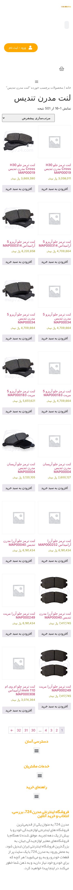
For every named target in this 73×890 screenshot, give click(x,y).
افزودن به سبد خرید (54, 189)
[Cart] (61, 69)
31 (26, 730)
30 (33, 730)
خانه (68, 87)
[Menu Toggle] (36, 81)
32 (19, 730)
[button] (21, 47)
